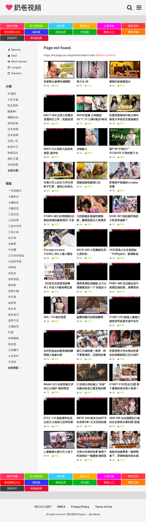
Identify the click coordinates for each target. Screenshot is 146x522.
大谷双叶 (13, 355)
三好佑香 (13, 220)
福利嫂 (36, 32)
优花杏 (12, 273)
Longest (16, 67)
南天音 (12, 308)
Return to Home (105, 55)
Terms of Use (103, 506)
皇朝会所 (60, 32)
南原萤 (12, 302)
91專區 (12, 93)
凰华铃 (12, 285)
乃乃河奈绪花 (16, 255)
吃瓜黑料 (13, 105)
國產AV (12, 111)
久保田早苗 (14, 261)
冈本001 (12, 38)
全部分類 (13, 170)
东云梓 (12, 237)
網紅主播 (13, 158)
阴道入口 (109, 32)
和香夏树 (13, 338)
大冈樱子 (13, 350)
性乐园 (85, 32)
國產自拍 (13, 117)
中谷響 (12, 249)
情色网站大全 (12, 32)
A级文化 (85, 25)
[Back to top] (133, 510)
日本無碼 (13, 135)
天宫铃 (12, 361)
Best (14, 55)
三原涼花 (13, 214)
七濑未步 (13, 196)
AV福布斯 (36, 38)
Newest (16, 49)
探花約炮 (13, 123)
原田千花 (13, 320)
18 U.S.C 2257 (42, 506)
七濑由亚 (13, 202)
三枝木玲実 (14, 226)
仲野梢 (12, 267)
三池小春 (13, 231)
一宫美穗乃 (14, 190)
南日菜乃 (13, 314)
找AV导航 (12, 25)
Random (16, 73)
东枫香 (12, 243)
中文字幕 (13, 99)
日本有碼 (13, 129)
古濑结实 (13, 326)
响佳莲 (12, 344)
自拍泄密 (13, 164)
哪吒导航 (133, 32)
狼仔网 (61, 25)
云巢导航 (109, 25)
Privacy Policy (80, 506)
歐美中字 (13, 146)
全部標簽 (13, 367)
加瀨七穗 (13, 291)
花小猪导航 (36, 25)
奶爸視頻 (27, 8)
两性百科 (133, 25)
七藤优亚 (13, 208)
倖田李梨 (13, 279)
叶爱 (10, 332)
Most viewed (19, 61)
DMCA (61, 506)
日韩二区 (13, 140)
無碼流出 (13, 152)
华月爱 (12, 296)
